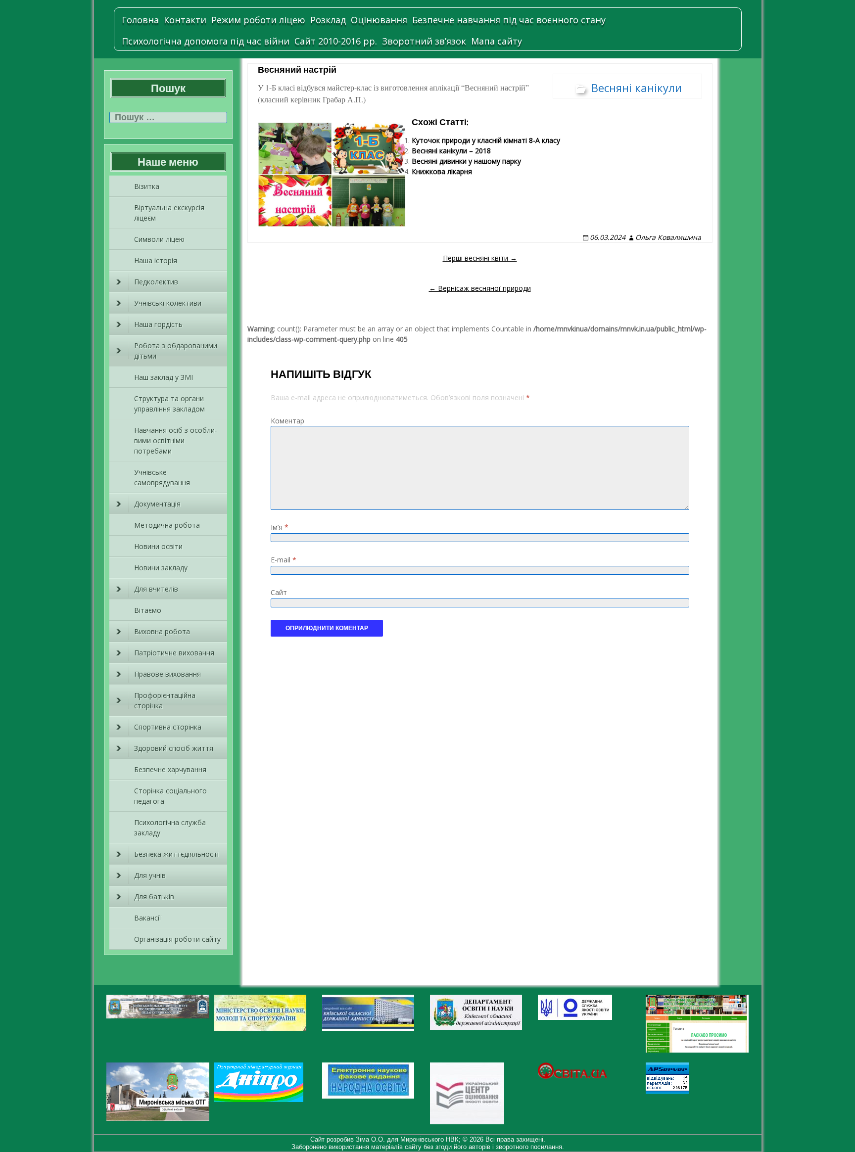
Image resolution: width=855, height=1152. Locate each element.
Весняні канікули (636, 87)
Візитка (146, 186)
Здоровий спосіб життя (173, 748)
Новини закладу (161, 567)
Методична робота (167, 525)
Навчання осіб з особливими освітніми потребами (175, 440)
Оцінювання (379, 20)
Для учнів (150, 875)
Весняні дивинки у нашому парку (466, 161)
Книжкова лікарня (442, 171)
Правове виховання (167, 674)
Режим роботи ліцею (258, 20)
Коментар (287, 420)
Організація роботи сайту (177, 939)
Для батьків (154, 896)
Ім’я (279, 527)
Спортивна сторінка (167, 727)
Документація (157, 503)
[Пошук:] (168, 117)
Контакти (185, 20)
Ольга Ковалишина (668, 237)
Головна (140, 20)
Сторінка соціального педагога (170, 796)
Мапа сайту (496, 41)
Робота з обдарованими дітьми (175, 351)
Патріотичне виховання (174, 652)
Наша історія (155, 260)
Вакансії (147, 917)
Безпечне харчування (170, 769)
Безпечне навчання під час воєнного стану (509, 20)
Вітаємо (147, 610)
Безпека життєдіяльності (176, 854)
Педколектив (156, 281)
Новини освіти (158, 546)
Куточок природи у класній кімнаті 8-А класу (486, 140)
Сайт (279, 592)
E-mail (283, 559)
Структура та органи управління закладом (169, 404)
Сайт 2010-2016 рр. (335, 41)
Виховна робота (162, 631)
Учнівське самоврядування (162, 477)
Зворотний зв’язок (424, 41)
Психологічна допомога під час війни (205, 41)
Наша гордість (158, 324)
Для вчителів (156, 589)
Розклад (328, 20)
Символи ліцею (159, 239)
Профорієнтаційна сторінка (164, 700)
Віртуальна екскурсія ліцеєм (169, 213)
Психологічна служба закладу (170, 827)
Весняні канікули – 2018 (451, 150)
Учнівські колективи (167, 303)
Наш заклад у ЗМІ (163, 377)
